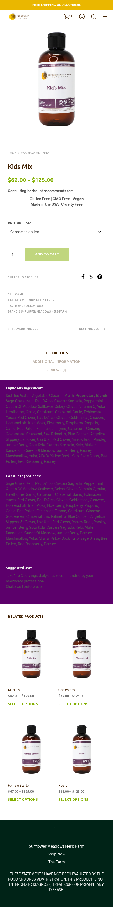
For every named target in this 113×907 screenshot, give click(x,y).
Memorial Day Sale (29, 305)
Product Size (20, 223)
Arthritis (14, 690)
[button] (68, 16)
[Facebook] (84, 277)
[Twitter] (93, 277)
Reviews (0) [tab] (56, 370)
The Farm (56, 861)
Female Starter (19, 785)
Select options (23, 704)
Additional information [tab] (57, 361)
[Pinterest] (101, 277)
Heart (62, 785)
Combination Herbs (35, 153)
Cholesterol (66, 690)
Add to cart (47, 254)
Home (12, 153)
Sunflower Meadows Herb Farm (43, 311)
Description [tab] (56, 353)
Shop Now (56, 854)
